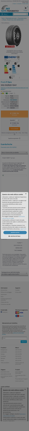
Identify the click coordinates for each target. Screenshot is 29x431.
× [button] (25, 193)
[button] (14, 236)
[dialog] (14, 215)
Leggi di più (23, 229)
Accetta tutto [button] (15, 232)
